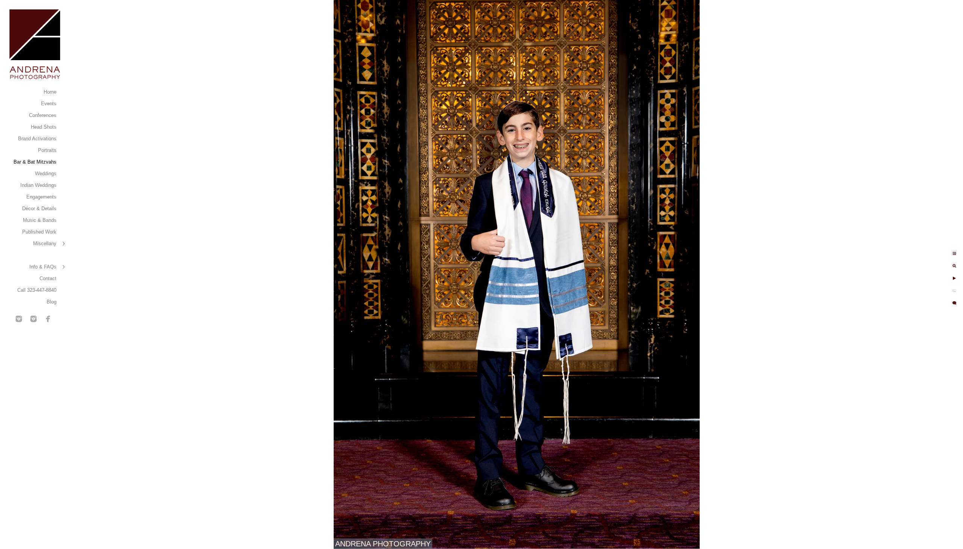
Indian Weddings (38, 185)
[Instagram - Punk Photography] (33, 318)
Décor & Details (39, 208)
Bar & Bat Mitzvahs (35, 162)
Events (48, 103)
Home (50, 92)
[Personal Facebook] (48, 318)
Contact (47, 278)
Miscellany (44, 243)
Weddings (45, 173)
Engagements (41, 197)
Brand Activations (37, 138)
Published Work (39, 232)
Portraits (47, 150)
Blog (51, 302)
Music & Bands (39, 220)
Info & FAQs (42, 267)
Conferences (42, 115)
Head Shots (43, 127)
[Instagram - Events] (18, 318)
